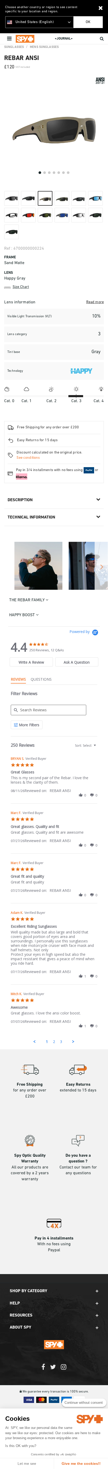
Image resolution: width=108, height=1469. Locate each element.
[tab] (31, 662)
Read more (95, 302)
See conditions (28, 458)
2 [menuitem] (54, 1041)
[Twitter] (53, 1370)
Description (20, 500)
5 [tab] (58, 172)
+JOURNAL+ (64, 38)
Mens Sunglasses (44, 47)
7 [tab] (68, 172)
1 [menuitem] (47, 1041)
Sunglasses (14, 47)
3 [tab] (49, 172)
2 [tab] (44, 172)
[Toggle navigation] (10, 39)
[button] (80, 795)
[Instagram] (63, 1370)
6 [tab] (63, 172)
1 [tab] (40, 172)
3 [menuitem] (61, 1041)
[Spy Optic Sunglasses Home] (25, 39)
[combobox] (85, 745)
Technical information (31, 517)
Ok (88, 22)
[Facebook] (43, 1370)
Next (101, 567)
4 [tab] (54, 172)
